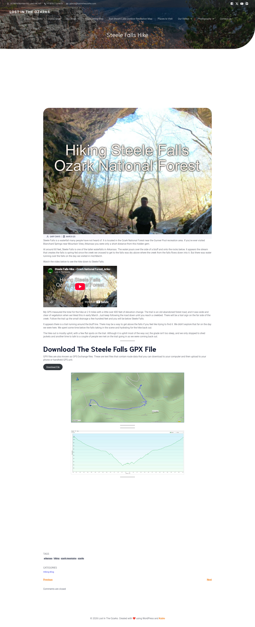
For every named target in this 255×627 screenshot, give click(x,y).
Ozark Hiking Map (94, 18)
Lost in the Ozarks (33, 18)
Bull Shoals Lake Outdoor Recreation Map (130, 18)
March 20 (70, 236)
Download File (53, 367)
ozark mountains (68, 558)
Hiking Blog (48, 572)
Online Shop (54, 18)
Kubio (162, 618)
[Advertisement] (127, 71)
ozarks (81, 558)
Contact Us (225, 18)
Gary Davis (55, 236)
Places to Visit (165, 18)
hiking (56, 558)
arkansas (48, 558)
